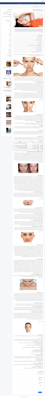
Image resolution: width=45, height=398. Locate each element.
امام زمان (33, 3)
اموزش (10, 25)
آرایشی (39, 6)
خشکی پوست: (40, 41)
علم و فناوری (9, 49)
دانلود (10, 37)
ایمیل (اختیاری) (40, 382)
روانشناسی (10, 40)
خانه (42, 3)
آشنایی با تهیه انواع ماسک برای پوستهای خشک (7, 17)
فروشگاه (40, 3)
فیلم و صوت (9, 52)
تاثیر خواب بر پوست (39, 37)
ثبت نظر (40, 392)
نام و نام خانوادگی (40, 379)
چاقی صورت (9, 34)
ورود (15, 3)
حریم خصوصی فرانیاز (20, 3)
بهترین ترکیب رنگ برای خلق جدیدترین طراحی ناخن (7, 14)
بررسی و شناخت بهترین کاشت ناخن (7, 12)
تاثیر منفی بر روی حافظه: (39, 40)
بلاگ (36, 3)
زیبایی (10, 43)
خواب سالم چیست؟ (39, 46)
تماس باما (29, 3)
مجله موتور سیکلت (9, 55)
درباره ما (26, 3)
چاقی (10, 31)
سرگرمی (10, 46)
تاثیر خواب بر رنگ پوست (39, 36)
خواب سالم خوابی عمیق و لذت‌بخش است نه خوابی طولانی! (35, 45)
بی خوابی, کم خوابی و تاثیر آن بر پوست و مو (37, 51)
